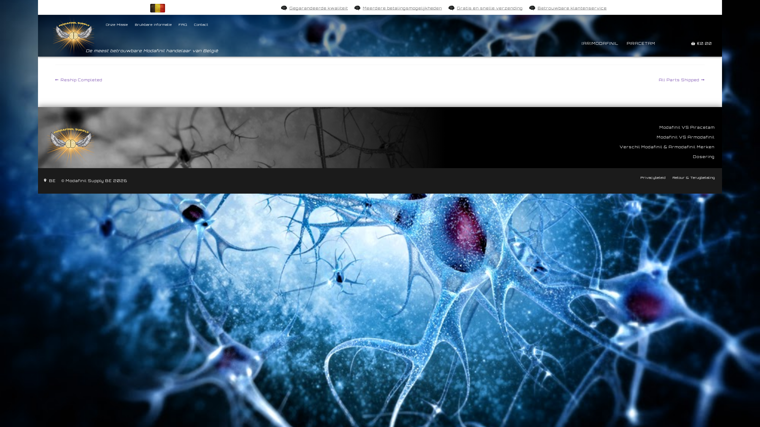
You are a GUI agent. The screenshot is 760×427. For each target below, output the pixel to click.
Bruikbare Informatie (153, 25)
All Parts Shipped (679, 80)
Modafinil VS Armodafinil (686, 137)
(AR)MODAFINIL (600, 43)
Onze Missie (117, 25)
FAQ (182, 25)
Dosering (704, 156)
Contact (201, 25)
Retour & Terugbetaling (693, 178)
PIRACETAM (641, 43)
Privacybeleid (653, 178)
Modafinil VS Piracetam (687, 127)
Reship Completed (81, 80)
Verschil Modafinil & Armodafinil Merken (667, 147)
